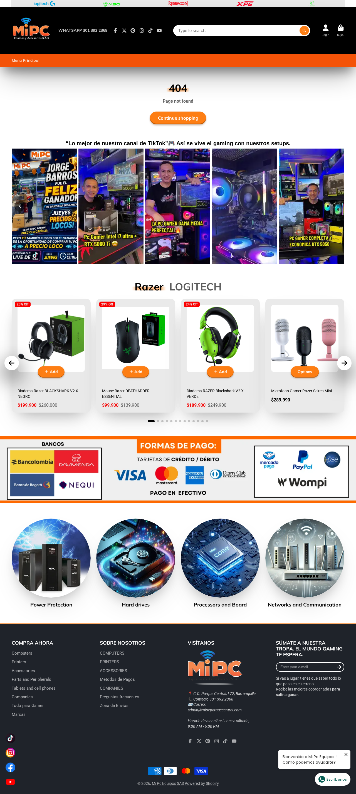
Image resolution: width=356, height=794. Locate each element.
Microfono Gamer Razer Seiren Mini (304, 356)
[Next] (336, 206)
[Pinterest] (132, 30)
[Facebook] (115, 30)
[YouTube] (159, 30)
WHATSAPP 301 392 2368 (82, 30)
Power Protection (51, 563)
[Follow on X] (124, 30)
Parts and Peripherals (31, 679)
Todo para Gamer (28, 705)
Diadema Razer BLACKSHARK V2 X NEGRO (51, 356)
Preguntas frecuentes (119, 696)
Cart (340, 30)
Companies (22, 696)
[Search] (304, 30)
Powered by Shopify (202, 783)
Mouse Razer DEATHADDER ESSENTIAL (135, 356)
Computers (22, 653)
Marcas (19, 714)
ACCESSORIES (113, 670)
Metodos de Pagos (117, 679)
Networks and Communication (304, 563)
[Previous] (20, 206)
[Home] (31, 30)
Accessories (23, 670)
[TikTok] (150, 30)
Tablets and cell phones (34, 688)
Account (325, 30)
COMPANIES (111, 688)
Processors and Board (220, 563)
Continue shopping (178, 118)
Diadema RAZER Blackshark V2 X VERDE (220, 356)
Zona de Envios (114, 705)
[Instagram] (141, 30)
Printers (19, 661)
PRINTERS (109, 661)
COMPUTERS (112, 653)
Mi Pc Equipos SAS (168, 783)
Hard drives (135, 563)
